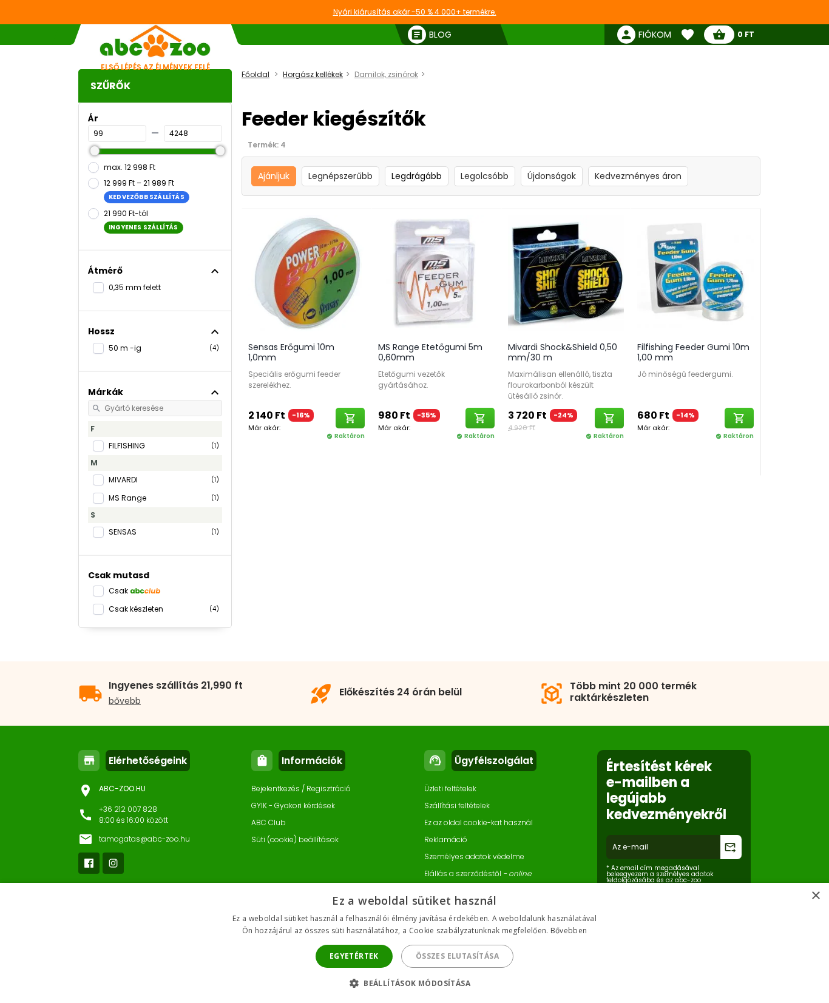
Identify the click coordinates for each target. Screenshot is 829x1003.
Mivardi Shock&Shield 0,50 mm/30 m (562, 352)
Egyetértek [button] (354, 956)
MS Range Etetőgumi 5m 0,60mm (430, 352)
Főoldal (255, 74)
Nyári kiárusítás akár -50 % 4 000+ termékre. (414, 12)
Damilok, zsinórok (386, 74)
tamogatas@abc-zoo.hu (144, 839)
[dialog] (414, 943)
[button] (414, 982)
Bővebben (568, 930)
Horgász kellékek (313, 74)
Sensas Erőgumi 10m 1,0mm (291, 352)
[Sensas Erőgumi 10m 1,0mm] (306, 272)
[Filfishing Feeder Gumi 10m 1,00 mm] (695, 272)
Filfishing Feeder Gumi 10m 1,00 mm (693, 352)
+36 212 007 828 (128, 809)
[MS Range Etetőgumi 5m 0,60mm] (436, 272)
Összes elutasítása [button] (457, 956)
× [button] (815, 895)
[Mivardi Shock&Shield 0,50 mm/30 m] (566, 272)
